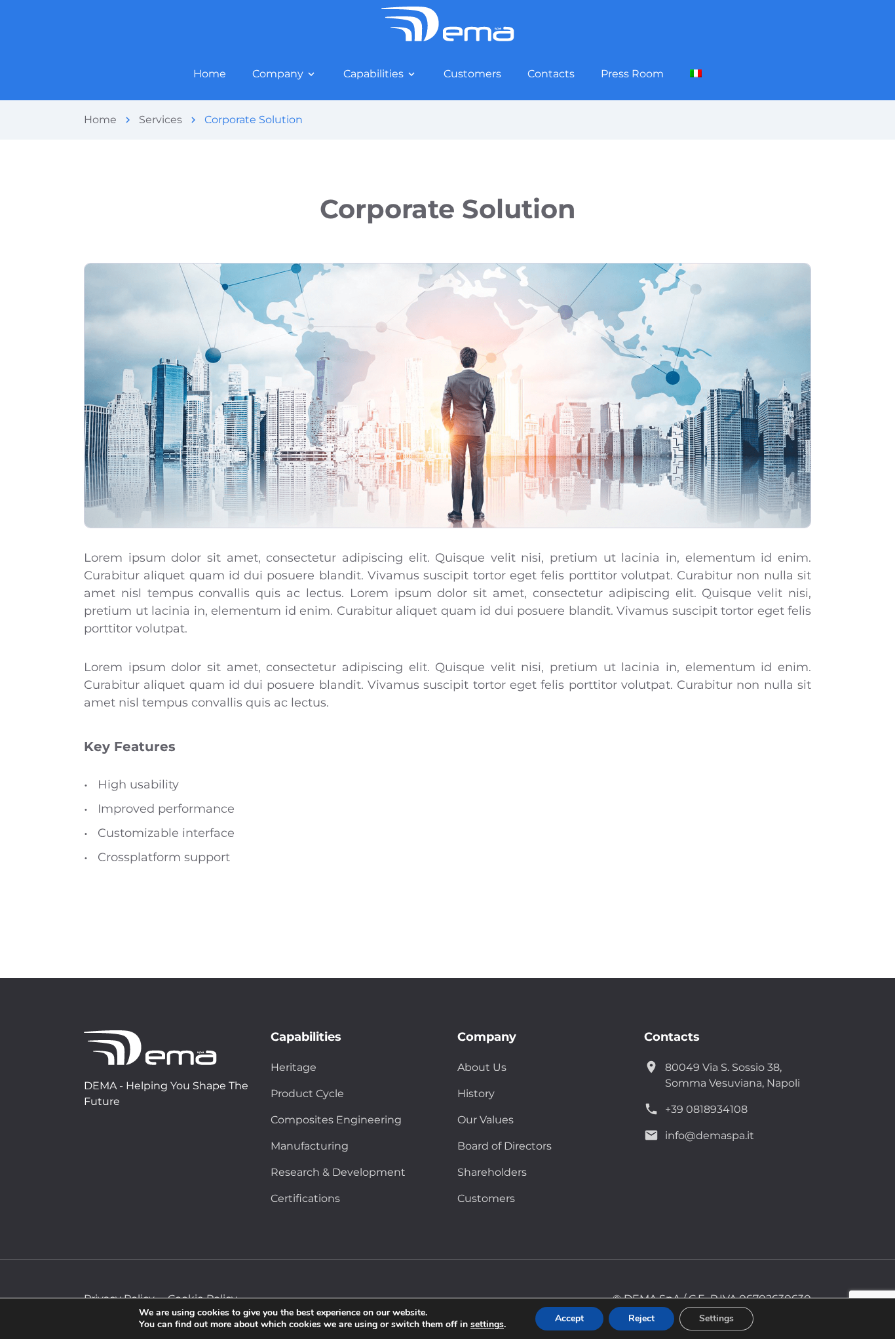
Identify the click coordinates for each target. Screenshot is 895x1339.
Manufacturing (310, 1146)
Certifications (305, 1198)
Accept (569, 1318)
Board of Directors (504, 1146)
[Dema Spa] (162, 1047)
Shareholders (492, 1172)
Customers (486, 1198)
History (476, 1093)
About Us (481, 1067)
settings (487, 1324)
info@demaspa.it (709, 1135)
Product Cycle (307, 1093)
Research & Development (338, 1172)
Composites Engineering (336, 1120)
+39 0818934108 (706, 1109)
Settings (716, 1318)
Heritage (293, 1067)
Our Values (485, 1120)
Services (160, 119)
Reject (641, 1318)
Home (100, 119)
